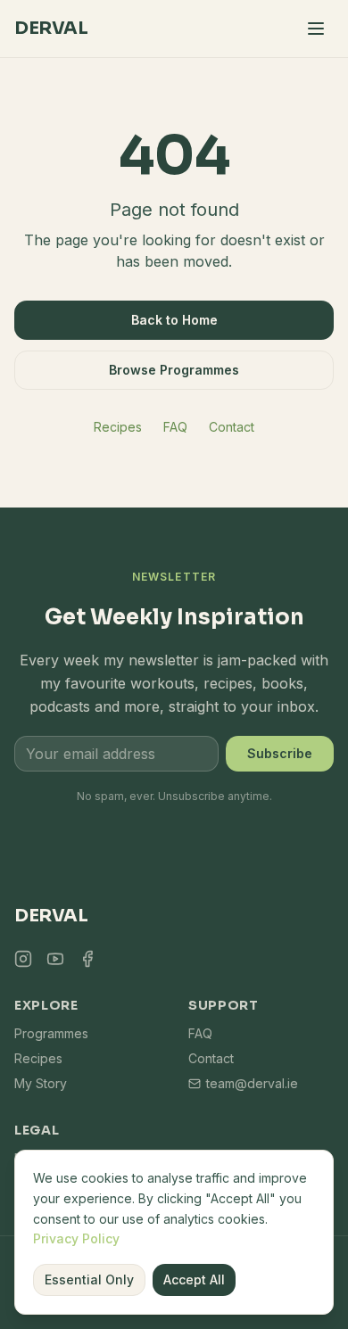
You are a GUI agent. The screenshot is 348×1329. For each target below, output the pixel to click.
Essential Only (89, 1279)
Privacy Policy (76, 1238)
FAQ (175, 426)
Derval (50, 28)
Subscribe (279, 753)
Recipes (118, 426)
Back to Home (174, 319)
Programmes (51, 1033)
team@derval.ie (252, 1083)
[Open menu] (316, 28)
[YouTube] (55, 959)
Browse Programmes (174, 369)
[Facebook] (87, 959)
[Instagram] (23, 959)
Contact (231, 426)
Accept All (194, 1279)
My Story (40, 1083)
